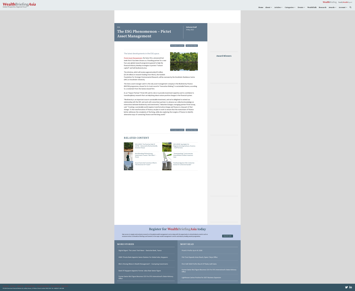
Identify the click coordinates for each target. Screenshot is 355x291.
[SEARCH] (350, 7)
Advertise (20, 286)
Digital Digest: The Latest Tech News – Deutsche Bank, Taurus (140, 250)
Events (301, 7)
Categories (289, 7)
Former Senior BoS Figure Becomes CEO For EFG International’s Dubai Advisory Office (146, 277)
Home (260, 7)
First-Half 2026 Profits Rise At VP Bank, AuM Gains (199, 264)
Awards (332, 7)
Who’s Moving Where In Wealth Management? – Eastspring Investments (143, 264)
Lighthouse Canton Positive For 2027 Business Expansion (201, 277)
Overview (6, 286)
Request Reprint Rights (192, 45)
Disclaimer (64, 286)
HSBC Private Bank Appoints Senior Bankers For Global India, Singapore (143, 257)
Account (342, 7)
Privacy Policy (55, 286)
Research (322, 7)
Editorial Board (30, 286)
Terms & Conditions (43, 286)
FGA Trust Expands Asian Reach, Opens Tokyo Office (199, 257)
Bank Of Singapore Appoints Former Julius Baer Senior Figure (140, 271)
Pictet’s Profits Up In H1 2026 (192, 250)
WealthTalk (312, 7)
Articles (277, 7)
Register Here (228, 236)
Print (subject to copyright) (177, 45)
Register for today (177, 229)
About (268, 7)
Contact (13, 286)
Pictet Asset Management (133, 58)
